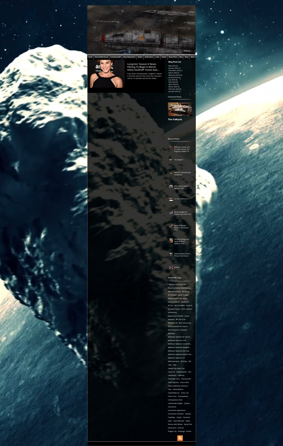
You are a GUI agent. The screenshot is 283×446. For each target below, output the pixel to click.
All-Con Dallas (180, 305)
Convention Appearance (177, 410)
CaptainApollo (181, 372)
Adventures (185, 302)
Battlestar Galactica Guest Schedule (180, 354)
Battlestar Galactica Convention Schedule (180, 344)
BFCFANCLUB (173, 323)
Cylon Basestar (178, 421)
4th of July (185, 291)
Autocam (171, 319)
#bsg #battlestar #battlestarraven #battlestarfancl (180, 288)
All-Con (170, 305)
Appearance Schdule (175, 316)
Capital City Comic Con (176, 368)
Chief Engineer (173, 382)
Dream (188, 431)
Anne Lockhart (186, 309)
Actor (185, 298)
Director (181, 428)
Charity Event (186, 379)
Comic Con (185, 393)
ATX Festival (172, 295)
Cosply (179, 417)
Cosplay (188, 414)
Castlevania (172, 375)
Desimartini (172, 428)
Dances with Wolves (175, 424)
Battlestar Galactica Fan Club (178, 351)
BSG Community (185, 323)
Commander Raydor (175, 403)
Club (169, 389)
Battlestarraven (173, 361)
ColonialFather (178, 389)
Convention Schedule (176, 414)
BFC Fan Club (180, 319)
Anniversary (172, 312)
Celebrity (181, 375)
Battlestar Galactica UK (176, 358)
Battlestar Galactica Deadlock (178, 347)
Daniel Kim (188, 424)
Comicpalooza (183, 396)
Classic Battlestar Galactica (178, 386)
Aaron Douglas (183, 295)
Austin (187, 316)
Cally (174, 365)
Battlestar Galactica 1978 (177, 340)
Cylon (170, 421)
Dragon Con (172, 431)
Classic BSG (184, 382)
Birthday (184, 361)
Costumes (186, 417)
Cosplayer (171, 417)
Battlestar (171, 333)
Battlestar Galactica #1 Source (179, 337)
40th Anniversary (174, 291)
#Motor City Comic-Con (177, 284)
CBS (189, 361)
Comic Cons (172, 396)
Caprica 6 (171, 372)
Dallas (188, 421)
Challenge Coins (174, 379)
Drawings (181, 431)
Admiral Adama (173, 302)
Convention (172, 407)
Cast (189, 372)
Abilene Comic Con (175, 298)
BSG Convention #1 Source (178, 326)
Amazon (189, 305)
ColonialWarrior (174, 393)
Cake (169, 365)
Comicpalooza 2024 (175, 400)
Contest (187, 403)
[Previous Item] (171, 109)
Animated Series (174, 309)
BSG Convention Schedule (177, 330)
